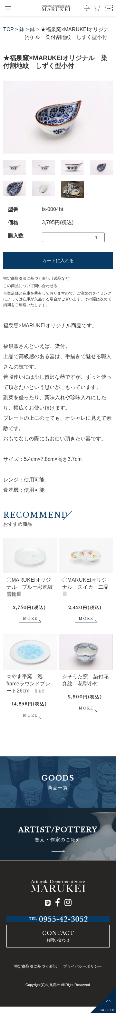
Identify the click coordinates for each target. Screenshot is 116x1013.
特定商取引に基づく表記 (35, 966)
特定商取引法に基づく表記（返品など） (38, 278)
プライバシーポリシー (82, 966)
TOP (8, 29)
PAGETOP (107, 1010)
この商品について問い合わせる (30, 286)
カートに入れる (58, 260)
